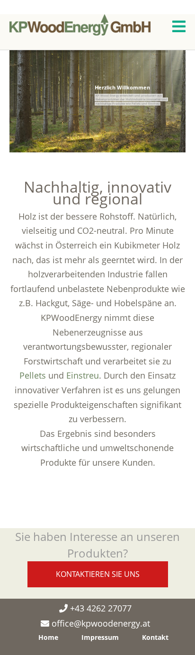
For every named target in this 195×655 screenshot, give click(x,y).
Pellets (32, 375)
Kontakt (155, 637)
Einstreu (82, 375)
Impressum (100, 637)
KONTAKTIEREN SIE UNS (98, 574)
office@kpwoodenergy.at (101, 623)
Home (48, 637)
